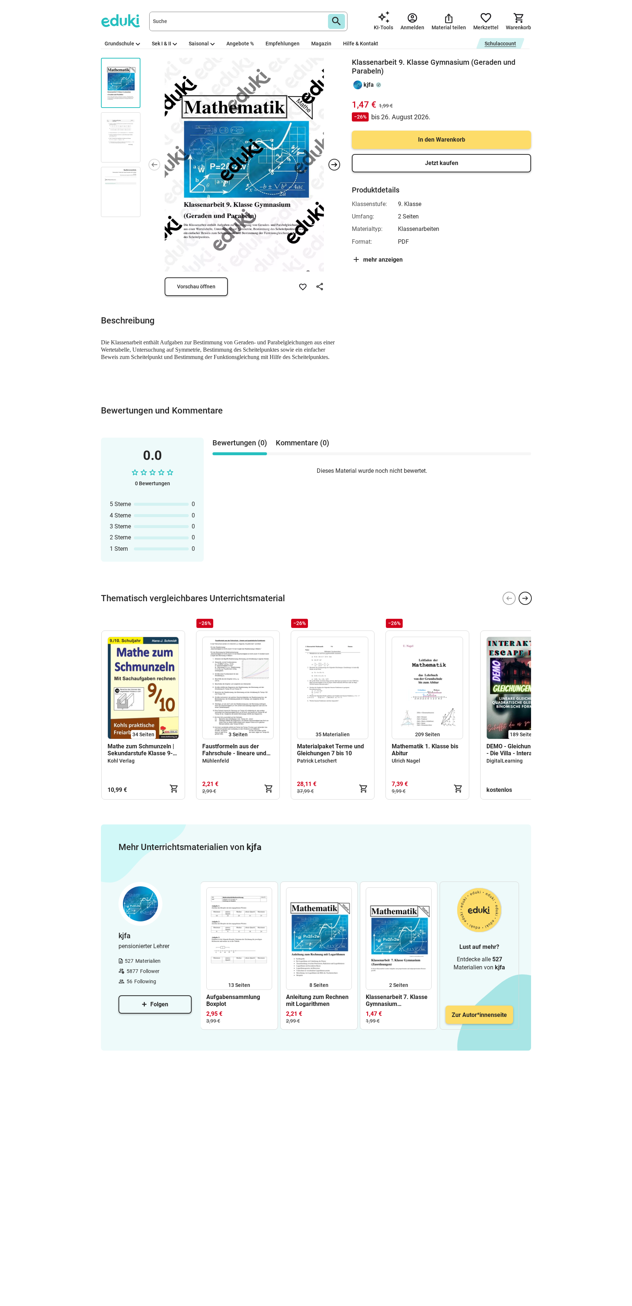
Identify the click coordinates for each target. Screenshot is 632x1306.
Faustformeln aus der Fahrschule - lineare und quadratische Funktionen (235, 750)
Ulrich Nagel (406, 761)
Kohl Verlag (121, 761)
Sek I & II (161, 43)
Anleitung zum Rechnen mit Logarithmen (317, 1000)
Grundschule (119, 43)
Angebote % (240, 43)
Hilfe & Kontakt (360, 43)
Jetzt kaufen (441, 163)
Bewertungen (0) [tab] (239, 442)
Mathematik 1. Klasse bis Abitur (425, 750)
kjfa (369, 84)
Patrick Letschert (317, 761)
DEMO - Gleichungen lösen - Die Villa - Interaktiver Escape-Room (521, 750)
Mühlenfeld (215, 761)
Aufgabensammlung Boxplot (233, 1000)
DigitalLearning (504, 761)
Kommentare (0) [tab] (302, 442)
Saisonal (199, 43)
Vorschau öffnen (196, 286)
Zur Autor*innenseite (479, 1014)
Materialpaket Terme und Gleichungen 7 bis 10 (330, 750)
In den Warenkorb (441, 139)
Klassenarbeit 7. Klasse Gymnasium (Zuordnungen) (397, 1000)
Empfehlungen (283, 43)
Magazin (321, 43)
